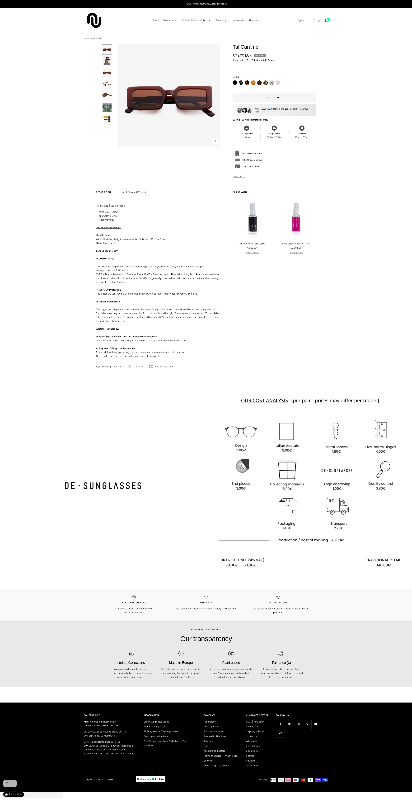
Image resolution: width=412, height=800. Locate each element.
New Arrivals (169, 20)
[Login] (319, 20)
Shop (155, 20)
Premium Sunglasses (154, 726)
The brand (254, 20)
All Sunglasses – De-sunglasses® (161, 731)
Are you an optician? (214, 731)
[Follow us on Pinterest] (307, 724)
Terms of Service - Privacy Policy (221, 755)
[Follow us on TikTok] (280, 733)
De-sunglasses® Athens (156, 736)
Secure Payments (164, 366)
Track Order (252, 765)
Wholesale (238, 20)
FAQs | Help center (255, 721)
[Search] (313, 20)
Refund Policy (253, 746)
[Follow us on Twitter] (289, 724)
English (300, 20)
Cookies (208, 760)
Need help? (238, 176)
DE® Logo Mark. (212, 726)
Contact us (251, 736)
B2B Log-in (252, 750)
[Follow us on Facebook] (280, 724)
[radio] (235, 82)
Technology (222, 20)
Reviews (250, 760)
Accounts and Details (214, 750)
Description (103, 192)
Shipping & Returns (134, 192)
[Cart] (326, 20)
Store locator (252, 726)
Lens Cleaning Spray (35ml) (252, 243)
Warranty (138, 366)
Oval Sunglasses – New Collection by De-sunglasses (165, 743)
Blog (206, 746)
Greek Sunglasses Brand (156, 721)
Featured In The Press (215, 736)
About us (208, 741)
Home (86, 38)
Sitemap (250, 755)
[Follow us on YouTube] (315, 724)
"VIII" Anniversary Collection (196, 20)
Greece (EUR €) (93, 779)
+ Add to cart (252, 252)
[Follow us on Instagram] (298, 724)
